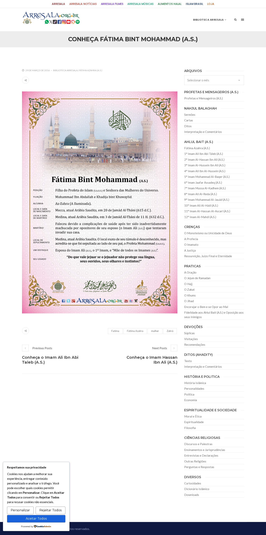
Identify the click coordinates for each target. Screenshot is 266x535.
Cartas (188, 120)
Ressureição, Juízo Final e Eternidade (208, 256)
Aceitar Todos (36, 518)
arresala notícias (83, 4)
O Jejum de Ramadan (197, 278)
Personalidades (194, 388)
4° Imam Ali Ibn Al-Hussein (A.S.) (204, 171)
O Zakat (189, 289)
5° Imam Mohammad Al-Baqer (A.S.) (207, 176)
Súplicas (189, 333)
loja (210, 4)
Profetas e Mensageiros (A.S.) (203, 98)
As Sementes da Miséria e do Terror (59, 55)
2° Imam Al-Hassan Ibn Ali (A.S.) (204, 159)
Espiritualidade (194, 422)
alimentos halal (169, 4)
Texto (188, 361)
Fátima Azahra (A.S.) (90, 70)
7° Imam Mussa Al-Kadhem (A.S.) (205, 188)
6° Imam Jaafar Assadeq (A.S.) (203, 182)
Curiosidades (192, 483)
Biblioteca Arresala (65, 70)
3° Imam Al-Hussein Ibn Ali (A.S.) (204, 165)
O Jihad (189, 301)
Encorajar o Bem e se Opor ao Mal (206, 307)
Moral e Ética (193, 416)
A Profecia (191, 239)
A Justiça (190, 250)
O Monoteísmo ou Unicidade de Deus (208, 233)
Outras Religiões (195, 461)
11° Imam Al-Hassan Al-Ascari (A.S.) (207, 211)
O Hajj (188, 284)
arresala (58, 4)
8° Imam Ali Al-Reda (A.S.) (200, 194)
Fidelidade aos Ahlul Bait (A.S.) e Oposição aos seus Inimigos (214, 315)
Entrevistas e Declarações (201, 455)
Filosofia (190, 428)
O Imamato (191, 244)
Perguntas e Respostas (199, 467)
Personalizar (20, 510)
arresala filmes (112, 4)
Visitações (191, 339)
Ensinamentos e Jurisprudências (204, 450)
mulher (155, 330)
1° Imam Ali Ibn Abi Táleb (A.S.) (203, 153)
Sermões (189, 114)
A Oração (190, 272)
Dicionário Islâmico (196, 489)
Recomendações (194, 344)
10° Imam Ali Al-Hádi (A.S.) (201, 205)
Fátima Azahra (135, 330)
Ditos (188, 126)
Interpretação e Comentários (203, 131)
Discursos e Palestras (198, 444)
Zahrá (170, 330)
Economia (190, 400)
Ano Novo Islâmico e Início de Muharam (171, 55)
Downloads (191, 494)
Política (189, 394)
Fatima (115, 330)
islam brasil (194, 4)
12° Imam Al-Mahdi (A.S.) (200, 217)
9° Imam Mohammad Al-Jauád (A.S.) (206, 199)
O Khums (190, 295)
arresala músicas (140, 4)
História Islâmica (195, 383)
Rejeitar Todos (50, 510)
